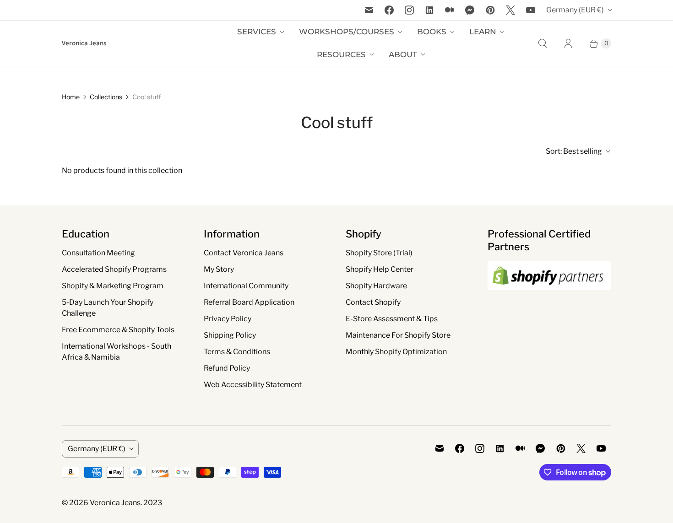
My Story (219, 269)
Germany (575, 9)
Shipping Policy (230, 335)
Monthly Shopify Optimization (396, 351)
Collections (106, 97)
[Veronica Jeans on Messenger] (470, 10)
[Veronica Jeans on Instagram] (409, 10)
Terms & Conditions (237, 351)
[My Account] (568, 43)
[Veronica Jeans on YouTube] (531, 10)
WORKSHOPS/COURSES (346, 31)
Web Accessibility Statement (253, 384)
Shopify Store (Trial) (379, 252)
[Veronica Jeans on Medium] (450, 10)
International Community (246, 285)
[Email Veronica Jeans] (369, 10)
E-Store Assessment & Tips (392, 318)
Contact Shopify (373, 302)
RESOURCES (341, 54)
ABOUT (403, 54)
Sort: (574, 151)
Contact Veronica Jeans (243, 252)
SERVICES (256, 31)
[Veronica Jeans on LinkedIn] (429, 10)
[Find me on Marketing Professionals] (549, 298)
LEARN (482, 31)
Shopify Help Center (379, 269)
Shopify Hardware (376, 285)
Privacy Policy (227, 318)
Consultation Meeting (98, 252)
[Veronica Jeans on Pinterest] (490, 10)
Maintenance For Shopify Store (398, 335)
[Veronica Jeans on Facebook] (389, 10)
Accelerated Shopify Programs (114, 269)
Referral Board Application (249, 302)
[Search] (542, 43)
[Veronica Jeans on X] (510, 10)
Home (71, 97)
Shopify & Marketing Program (112, 285)
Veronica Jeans (115, 502)
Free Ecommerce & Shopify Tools (118, 329)
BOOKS (431, 31)
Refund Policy (227, 368)
